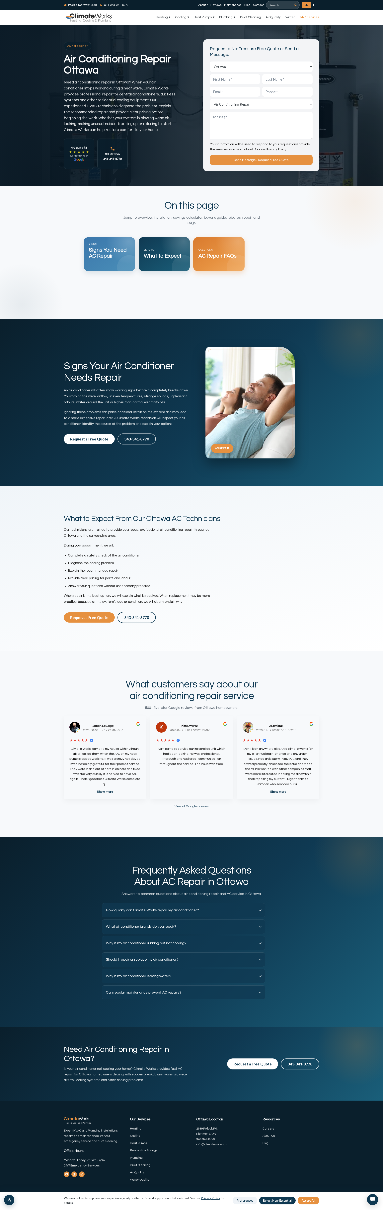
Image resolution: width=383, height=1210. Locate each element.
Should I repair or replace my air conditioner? (142, 959)
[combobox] (281, 5)
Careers (268, 1128)
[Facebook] (66, 1174)
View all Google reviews (192, 806)
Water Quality (139, 1179)
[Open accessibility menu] (9, 1200)
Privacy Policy (276, 149)
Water (290, 17)
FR (315, 4)
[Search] (296, 5)
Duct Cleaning (250, 17)
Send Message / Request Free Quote (261, 160)
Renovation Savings (143, 1150)
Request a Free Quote (89, 439)
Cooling (182, 17)
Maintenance (233, 5)
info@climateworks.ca (82, 5)
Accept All (308, 1200)
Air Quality (273, 17)
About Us (269, 1135)
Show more (105, 791)
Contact (258, 5)
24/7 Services (309, 17)
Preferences (245, 1200)
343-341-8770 (136, 439)
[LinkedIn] (74, 1174)
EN (306, 4)
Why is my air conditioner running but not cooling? (146, 943)
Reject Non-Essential (277, 1200)
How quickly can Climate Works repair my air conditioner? (152, 910)
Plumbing (227, 17)
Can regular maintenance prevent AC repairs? (143, 992)
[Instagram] (82, 1174)
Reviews (215, 5)
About (203, 5)
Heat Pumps (204, 17)
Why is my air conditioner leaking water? (138, 976)
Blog (247, 5)
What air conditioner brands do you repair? (141, 926)
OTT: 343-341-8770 (116, 5)
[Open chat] (372, 1199)
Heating (163, 17)
